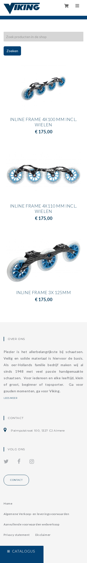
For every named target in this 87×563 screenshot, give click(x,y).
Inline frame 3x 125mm (43, 295)
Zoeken (12, 51)
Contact (16, 480)
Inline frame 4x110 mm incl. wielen (43, 211)
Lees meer (10, 398)
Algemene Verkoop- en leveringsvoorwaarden (36, 514)
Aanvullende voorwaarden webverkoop (31, 524)
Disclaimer (43, 535)
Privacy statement (16, 535)
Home (8, 503)
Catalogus (23, 551)
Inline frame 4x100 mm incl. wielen (43, 125)
